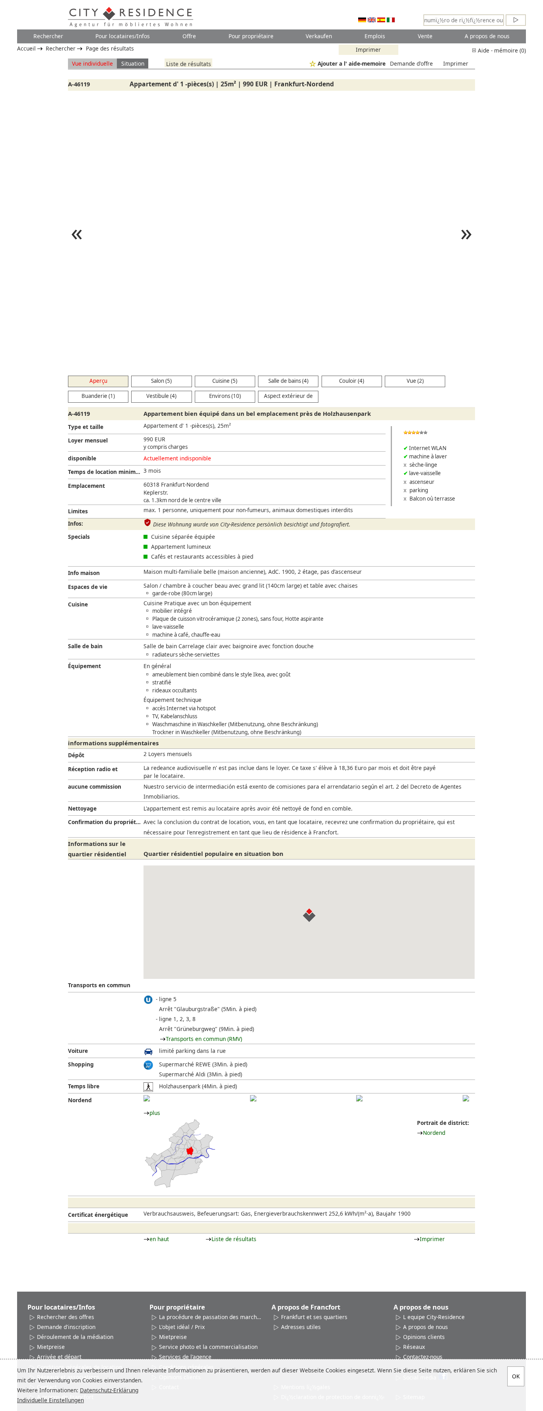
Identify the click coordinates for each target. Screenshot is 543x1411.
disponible (82, 458)
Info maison (84, 573)
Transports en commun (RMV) (204, 1039)
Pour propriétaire (251, 36)
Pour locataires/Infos (122, 36)
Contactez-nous (422, 1356)
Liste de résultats (188, 63)
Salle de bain (85, 646)
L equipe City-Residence (434, 1317)
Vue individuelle (92, 63)
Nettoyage (82, 808)
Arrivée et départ (59, 1356)
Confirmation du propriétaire (106, 822)
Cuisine (78, 604)
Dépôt (76, 755)
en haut (159, 1239)
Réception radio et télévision (93, 770)
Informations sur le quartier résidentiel (97, 849)
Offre (189, 36)
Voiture (78, 1050)
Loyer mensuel (88, 440)
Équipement (84, 666)
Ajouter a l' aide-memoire (352, 63)
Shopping (81, 1064)
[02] (253, 1098)
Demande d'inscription (66, 1327)
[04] (466, 1098)
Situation (132, 63)
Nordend (80, 1100)
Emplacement (86, 485)
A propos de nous (487, 36)
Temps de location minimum (106, 472)
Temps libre (83, 1086)
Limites (78, 511)
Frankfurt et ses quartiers (314, 1317)
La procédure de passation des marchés (210, 1317)
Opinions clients (424, 1337)
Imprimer (368, 49)
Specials (79, 536)
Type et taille (85, 427)
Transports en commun (99, 985)
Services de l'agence (185, 1356)
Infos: (75, 523)
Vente (425, 36)
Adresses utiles (301, 1327)
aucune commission (94, 786)
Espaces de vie (87, 587)
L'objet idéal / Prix (182, 1327)
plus (154, 1113)
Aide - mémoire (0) (501, 50)
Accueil (26, 48)
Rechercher (48, 36)
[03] (359, 1098)
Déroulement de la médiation (75, 1337)
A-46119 (79, 84)
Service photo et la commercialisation (208, 1347)
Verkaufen (319, 36)
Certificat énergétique (98, 1214)
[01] (147, 1098)
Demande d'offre (411, 63)
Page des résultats (110, 48)
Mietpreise (51, 1347)
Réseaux (414, 1347)
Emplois (375, 36)
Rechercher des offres (65, 1317)
